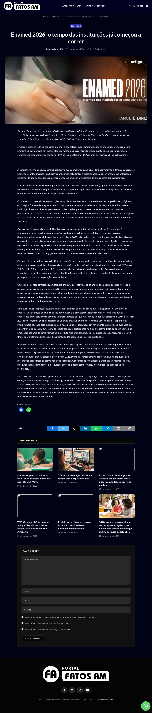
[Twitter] (8, 153)
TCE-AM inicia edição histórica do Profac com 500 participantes (75, 477)
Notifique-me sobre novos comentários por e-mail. (48, 623)
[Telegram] (8, 174)
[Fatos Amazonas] (22, 6)
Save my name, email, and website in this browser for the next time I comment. (60, 617)
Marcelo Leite (107, 699)
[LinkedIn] (8, 167)
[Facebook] (8, 146)
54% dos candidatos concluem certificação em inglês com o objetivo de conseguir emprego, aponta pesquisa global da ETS (115, 527)
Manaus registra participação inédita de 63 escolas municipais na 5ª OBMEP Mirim (34, 478)
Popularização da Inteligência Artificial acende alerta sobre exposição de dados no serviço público (115, 480)
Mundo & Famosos (96, 5)
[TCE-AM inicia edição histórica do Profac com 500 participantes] (76, 459)
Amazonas (68, 5)
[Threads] (8, 160)
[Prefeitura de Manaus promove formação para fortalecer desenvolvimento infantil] (76, 506)
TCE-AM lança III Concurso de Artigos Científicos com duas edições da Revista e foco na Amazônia (33, 527)
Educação (76, 26)
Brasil (80, 5)
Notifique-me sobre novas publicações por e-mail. (47, 629)
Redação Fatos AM (54, 49)
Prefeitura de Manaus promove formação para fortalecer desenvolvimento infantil (74, 525)
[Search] (146, 6)
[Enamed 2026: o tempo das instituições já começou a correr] (76, 90)
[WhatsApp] (8, 139)
